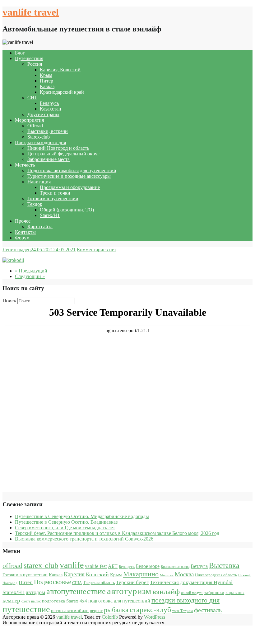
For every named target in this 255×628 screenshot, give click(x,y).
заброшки (214, 592)
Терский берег (132, 582)
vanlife (72, 565)
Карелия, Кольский (60, 69)
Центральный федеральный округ (63, 153)
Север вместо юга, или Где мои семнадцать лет (65, 527)
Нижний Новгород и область (58, 148)
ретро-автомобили (70, 610)
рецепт (96, 610)
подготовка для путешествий (119, 600)
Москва (184, 574)
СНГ (32, 97)
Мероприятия (29, 120)
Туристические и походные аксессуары (69, 176)
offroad (12, 565)
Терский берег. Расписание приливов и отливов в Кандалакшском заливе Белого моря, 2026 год (117, 533)
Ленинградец (16, 249)
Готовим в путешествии (52, 198)
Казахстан (50, 108)
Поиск (9, 300)
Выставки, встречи (47, 131)
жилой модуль (192, 593)
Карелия (74, 574)
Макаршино (141, 574)
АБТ (113, 566)
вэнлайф (166, 591)
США (77, 582)
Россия (34, 64)
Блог (20, 52)
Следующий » (30, 276)
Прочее (22, 221)
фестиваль (208, 610)
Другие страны (43, 114)
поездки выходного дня (185, 600)
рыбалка (116, 610)
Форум (22, 237)
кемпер (11, 600)
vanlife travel (30, 12)
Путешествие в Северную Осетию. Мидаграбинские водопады (82, 516)
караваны (234, 592)
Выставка (224, 565)
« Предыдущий (31, 270)
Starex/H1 (50, 215)
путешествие (26, 609)
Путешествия (29, 58)
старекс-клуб (150, 610)
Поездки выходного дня (40, 142)
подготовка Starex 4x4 (64, 600)
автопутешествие (76, 591)
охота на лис (31, 601)
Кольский (97, 574)
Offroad (35, 125)
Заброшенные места (48, 159)
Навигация (39, 181)
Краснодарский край (62, 92)
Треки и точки (55, 193)
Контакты (25, 232)
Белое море (148, 566)
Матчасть (25, 165)
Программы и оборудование (70, 187)
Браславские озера (175, 566)
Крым (46, 75)
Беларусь (49, 103)
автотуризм (129, 591)
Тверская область (99, 582)
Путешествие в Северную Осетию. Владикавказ (66, 522)
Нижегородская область (216, 575)
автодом (35, 592)
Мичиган (167, 575)
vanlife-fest (96, 566)
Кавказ (47, 86)
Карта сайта (40, 226)
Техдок (34, 204)
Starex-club (38, 136)
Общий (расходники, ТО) (67, 209)
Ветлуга (199, 566)
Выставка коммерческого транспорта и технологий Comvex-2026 (84, 538)
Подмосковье (52, 582)
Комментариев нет (96, 249)
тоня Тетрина (182, 611)
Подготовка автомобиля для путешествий (71, 170)
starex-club (41, 565)
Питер (46, 80)
